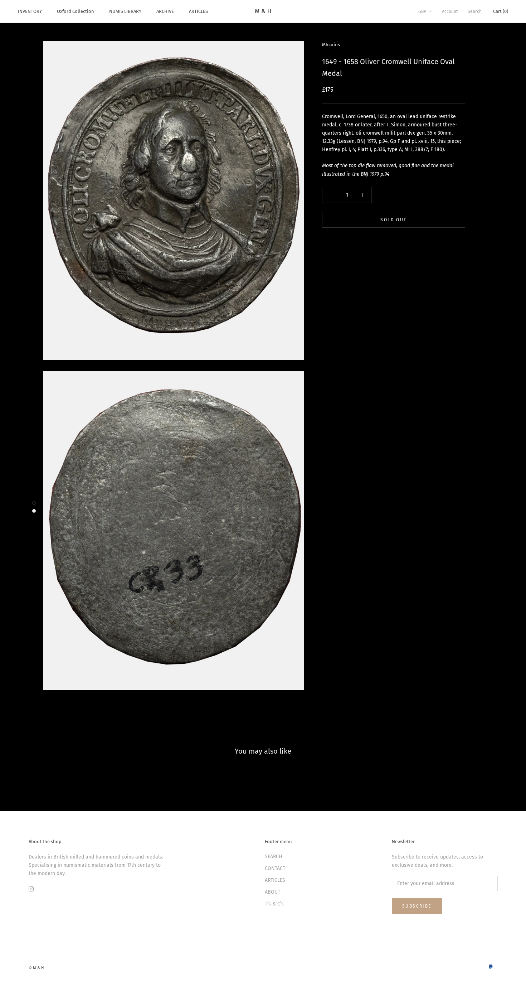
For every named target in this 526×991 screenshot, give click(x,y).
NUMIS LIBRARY (125, 11)
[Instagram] (31, 889)
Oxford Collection (75, 11)
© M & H (36, 968)
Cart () (500, 11)
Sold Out (393, 219)
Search (475, 11)
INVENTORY (30, 11)
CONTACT (275, 868)
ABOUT (272, 892)
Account (450, 11)
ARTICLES (198, 11)
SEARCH (273, 857)
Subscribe (417, 906)
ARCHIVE (165, 11)
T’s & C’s (274, 904)
